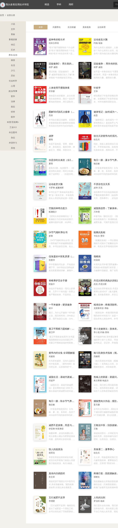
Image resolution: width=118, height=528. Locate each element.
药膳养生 (57, 27)
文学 (13, 29)
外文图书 (13, 132)
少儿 (13, 70)
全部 (41, 27)
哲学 (13, 96)
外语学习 (13, 143)
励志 (13, 106)
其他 (13, 148)
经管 (13, 112)
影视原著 (13, 39)
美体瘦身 (87, 27)
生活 (13, 65)
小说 (13, 24)
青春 (13, 34)
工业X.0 (13, 127)
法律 (13, 101)
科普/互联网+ (13, 122)
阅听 (71, 4)
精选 (47, 4)
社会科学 (13, 81)
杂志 (13, 137)
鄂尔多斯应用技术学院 (17, 4)
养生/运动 (13, 55)
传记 (13, 44)
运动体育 (102, 27)
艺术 (13, 50)
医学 (13, 117)
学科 (59, 4)
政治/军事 (13, 91)
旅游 (13, 60)
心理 (13, 86)
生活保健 (72, 27)
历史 (13, 75)
